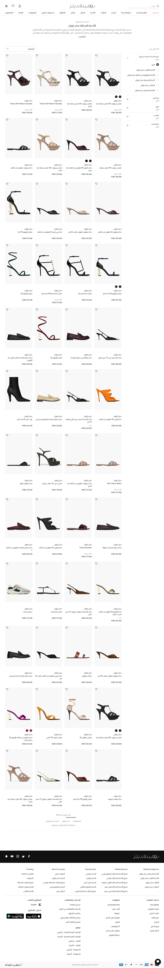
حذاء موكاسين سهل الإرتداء (81, 358)
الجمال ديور (60, 891)
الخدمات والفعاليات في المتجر (69, 909)
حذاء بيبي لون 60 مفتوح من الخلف (49, 232)
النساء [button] (113, 13)
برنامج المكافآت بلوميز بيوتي (70, 918)
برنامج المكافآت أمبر (73, 922)
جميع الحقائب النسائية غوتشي (54, 882)
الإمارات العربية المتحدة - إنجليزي (68, 932)
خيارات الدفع (154, 913)
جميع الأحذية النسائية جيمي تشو (115, 891)
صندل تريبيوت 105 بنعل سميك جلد (108, 104)
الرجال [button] (73, 13)
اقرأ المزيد (82, 37)
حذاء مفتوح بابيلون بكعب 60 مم (80, 232)
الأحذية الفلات (28, 891)
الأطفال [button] (62, 13)
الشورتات (29, 878)
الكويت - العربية (74, 945)
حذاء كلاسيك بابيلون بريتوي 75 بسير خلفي (49, 800)
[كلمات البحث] (158, 6)
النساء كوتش (91, 878)
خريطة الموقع (114, 935)
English (34, 905)
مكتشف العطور (74, 913)
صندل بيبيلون (87, 676)
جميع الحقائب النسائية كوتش (85, 891)
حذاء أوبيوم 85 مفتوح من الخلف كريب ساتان (110, 613)
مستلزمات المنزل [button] (48, 13)
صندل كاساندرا (56, 612)
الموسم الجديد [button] (141, 13)
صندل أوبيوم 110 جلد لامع (112, 294)
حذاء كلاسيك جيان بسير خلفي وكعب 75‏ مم (78, 420)
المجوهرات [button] (32, 13)
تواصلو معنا (154, 905)
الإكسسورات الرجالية (25, 887)
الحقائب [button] (103, 13)
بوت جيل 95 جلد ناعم (24, 419)
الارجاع (156, 922)
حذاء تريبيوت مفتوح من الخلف (21, 168)
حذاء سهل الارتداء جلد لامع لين (20, 676)
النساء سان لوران (82, 22)
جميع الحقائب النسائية (25, 882)
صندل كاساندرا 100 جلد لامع (52, 294)
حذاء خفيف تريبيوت (114, 799)
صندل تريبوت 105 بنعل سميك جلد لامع (79, 105)
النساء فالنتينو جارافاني (88, 887)
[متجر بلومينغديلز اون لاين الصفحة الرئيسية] (82, 6)
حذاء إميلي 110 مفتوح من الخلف (110, 419)
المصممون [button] (9, 13)
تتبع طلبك (155, 918)
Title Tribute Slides (114, 483)
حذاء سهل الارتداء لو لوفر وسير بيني (48, 419)
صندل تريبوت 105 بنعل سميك (110, 168)
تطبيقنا (117, 913)
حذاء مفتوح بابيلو (26, 483)
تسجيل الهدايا (75, 905)
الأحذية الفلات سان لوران (149, 878)
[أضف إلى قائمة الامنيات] (96, 55)
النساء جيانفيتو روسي (57, 887)
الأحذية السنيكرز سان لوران (149, 874)
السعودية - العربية (73, 954)
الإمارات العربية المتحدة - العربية (68, 937)
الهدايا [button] (20, 13)
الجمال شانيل (60, 874)
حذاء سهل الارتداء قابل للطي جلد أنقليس (20, 359)
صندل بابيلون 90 (86, 737)
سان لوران (117, 101)
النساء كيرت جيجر (90, 882)
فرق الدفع (155, 926)
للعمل (117, 922)
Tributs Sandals (85, 548)
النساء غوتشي (90, 874)
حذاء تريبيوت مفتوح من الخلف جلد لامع (79, 484)
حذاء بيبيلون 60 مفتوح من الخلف (109, 232)
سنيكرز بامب (27, 612)
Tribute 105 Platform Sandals (51, 104)
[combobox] (20, 48)
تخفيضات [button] (155, 13)
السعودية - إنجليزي (73, 950)
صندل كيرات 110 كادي (54, 737)
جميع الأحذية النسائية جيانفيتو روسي (114, 874)
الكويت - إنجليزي (74, 941)
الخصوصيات (115, 926)
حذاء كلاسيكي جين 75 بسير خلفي (109, 358)
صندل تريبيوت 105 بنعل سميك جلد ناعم (49, 169)
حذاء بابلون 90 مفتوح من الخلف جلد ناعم (79, 169)
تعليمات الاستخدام (113, 931)
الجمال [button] (82, 13)
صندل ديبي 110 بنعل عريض (52, 483)
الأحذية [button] (92, 13)
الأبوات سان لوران (152, 882)
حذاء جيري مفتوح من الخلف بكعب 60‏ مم (48, 677)
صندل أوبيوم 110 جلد (25, 232)
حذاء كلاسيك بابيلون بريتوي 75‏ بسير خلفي (78, 613)
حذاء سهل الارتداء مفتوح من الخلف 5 (19, 549)
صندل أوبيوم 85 (26, 294)
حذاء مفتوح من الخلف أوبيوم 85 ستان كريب (20, 738)
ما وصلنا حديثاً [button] (126, 13)
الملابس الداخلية (27, 874)
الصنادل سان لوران (152, 887)
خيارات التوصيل (153, 909)
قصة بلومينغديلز (113, 905)
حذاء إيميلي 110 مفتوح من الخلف (50, 548)
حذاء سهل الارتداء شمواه (111, 548)
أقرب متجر (116, 909)
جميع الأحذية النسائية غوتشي (116, 878)
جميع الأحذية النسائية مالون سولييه (114, 882)
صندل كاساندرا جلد (85, 294)
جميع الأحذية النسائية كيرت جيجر (116, 887)
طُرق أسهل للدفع (113, 918)
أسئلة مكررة (154, 931)
